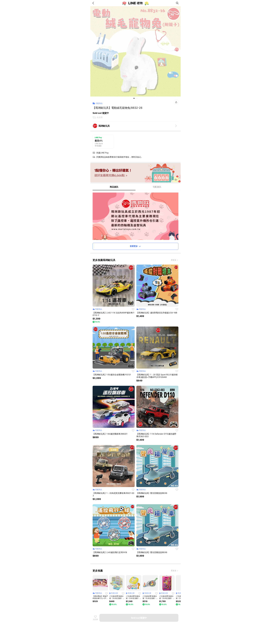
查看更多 (134, 246)
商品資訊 (114, 186)
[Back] (94, 3)
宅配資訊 (157, 186)
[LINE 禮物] (135, 3)
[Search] (177, 3)
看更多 (173, 260)
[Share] (176, 102)
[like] (133, 309)
